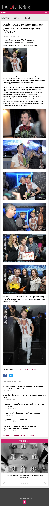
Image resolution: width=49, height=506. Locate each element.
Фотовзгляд (24, 441)
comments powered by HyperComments (18, 435)
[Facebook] (24, 502)
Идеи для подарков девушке (15, 419)
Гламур (27, 18)
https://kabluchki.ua (16, 7)
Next (45, 483)
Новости (17, 18)
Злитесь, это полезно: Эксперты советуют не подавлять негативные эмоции (21, 427)
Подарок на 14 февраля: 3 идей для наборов (21, 413)
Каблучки (5, 18)
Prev (4, 483)
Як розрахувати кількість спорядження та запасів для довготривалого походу (23, 387)
